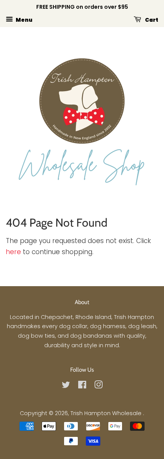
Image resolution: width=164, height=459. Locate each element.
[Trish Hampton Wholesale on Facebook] (82, 386)
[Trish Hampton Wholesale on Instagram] (98, 386)
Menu (23, 19)
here (13, 251)
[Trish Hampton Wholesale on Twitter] (66, 386)
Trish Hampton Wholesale (107, 413)
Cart (151, 19)
